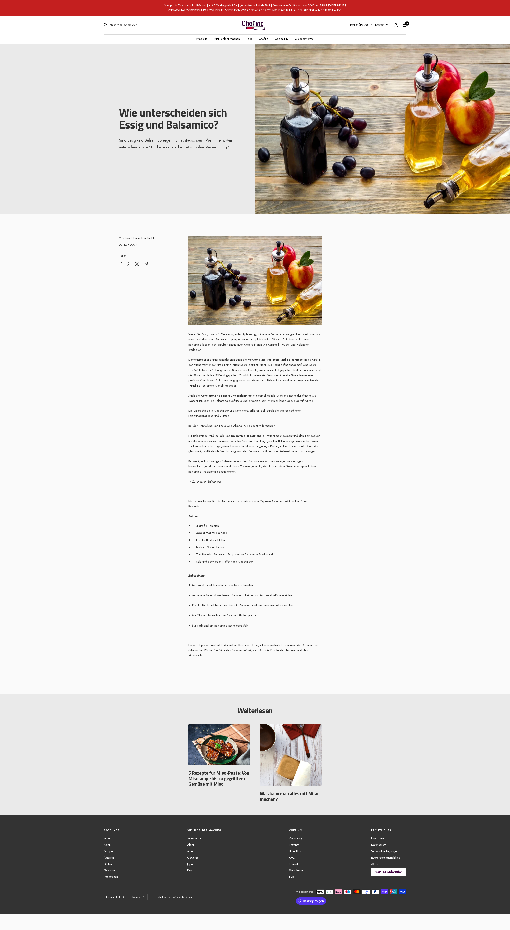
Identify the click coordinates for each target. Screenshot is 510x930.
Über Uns (295, 851)
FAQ (292, 857)
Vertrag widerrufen (388, 872)
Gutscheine (296, 870)
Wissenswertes (304, 39)
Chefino (263, 39)
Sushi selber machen (227, 39)
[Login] (396, 25)
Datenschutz (378, 845)
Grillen (108, 864)
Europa (108, 851)
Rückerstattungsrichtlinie (385, 857)
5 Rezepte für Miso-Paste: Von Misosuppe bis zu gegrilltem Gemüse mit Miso (218, 778)
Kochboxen (111, 876)
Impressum (378, 838)
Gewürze (109, 870)
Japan (107, 838)
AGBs (375, 864)
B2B (291, 876)
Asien (107, 845)
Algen (191, 845)
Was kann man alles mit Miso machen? (289, 796)
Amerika (109, 857)
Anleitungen (194, 838)
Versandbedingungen (384, 851)
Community (281, 39)
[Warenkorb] (404, 25)
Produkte (201, 39)
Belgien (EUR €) (359, 25)
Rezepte (294, 845)
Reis (189, 870)
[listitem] (121, 264)
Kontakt (293, 864)
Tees (249, 39)
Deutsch (379, 25)
